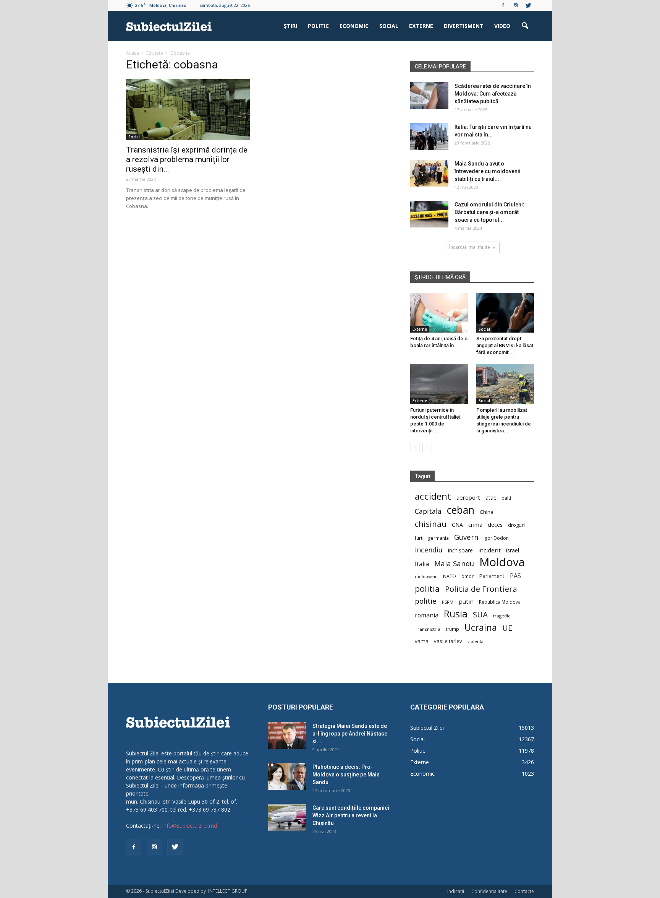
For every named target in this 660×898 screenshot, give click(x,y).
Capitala (428, 511)
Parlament (492, 576)
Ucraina (480, 628)
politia (427, 589)
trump (452, 629)
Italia (422, 564)
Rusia (455, 614)
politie (426, 601)
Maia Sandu (454, 563)
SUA (480, 615)
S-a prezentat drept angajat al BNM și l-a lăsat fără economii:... (504, 345)
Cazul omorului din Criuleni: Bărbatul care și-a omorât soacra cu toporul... (489, 212)
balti (506, 498)
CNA (457, 524)
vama (422, 641)
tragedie (502, 616)
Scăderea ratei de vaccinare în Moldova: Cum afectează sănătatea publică (493, 93)
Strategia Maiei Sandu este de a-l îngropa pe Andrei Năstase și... (349, 733)
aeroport (468, 497)
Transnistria (427, 629)
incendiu (429, 550)
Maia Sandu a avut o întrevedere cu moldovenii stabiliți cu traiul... (488, 171)
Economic (354, 25)
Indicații (455, 891)
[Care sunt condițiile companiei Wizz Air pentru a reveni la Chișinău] (287, 817)
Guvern (466, 537)
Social (388, 25)
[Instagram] (515, 5)
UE (507, 628)
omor (467, 576)
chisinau (430, 524)
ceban (460, 510)
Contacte (524, 891)
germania (438, 538)
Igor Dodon (496, 538)
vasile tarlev (448, 641)
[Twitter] (528, 5)
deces (495, 524)
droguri (516, 524)
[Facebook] (503, 5)
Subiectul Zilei (427, 727)
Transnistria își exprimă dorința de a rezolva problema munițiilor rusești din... (186, 159)
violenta (475, 641)
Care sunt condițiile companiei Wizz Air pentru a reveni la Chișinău (350, 815)
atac (490, 497)
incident (489, 550)
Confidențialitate (489, 891)
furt (418, 538)
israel (512, 550)
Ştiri (290, 25)
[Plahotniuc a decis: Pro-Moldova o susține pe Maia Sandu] (287, 776)
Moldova (502, 562)
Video (502, 25)
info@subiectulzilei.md (189, 825)
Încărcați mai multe (469, 247)
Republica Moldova (500, 602)
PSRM (447, 602)
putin (466, 601)
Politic (318, 25)
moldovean (426, 576)
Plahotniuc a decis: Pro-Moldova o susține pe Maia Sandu (346, 774)
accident (433, 496)
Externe (421, 25)
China (486, 511)
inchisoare (460, 550)
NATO (449, 576)
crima (475, 524)
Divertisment (464, 25)
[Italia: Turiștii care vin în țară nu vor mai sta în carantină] (429, 136)
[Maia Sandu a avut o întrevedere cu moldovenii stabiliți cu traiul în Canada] (429, 173)
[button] (525, 26)
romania (426, 615)
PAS (515, 576)
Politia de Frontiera (481, 589)
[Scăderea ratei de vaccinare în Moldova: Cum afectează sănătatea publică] (429, 95)
